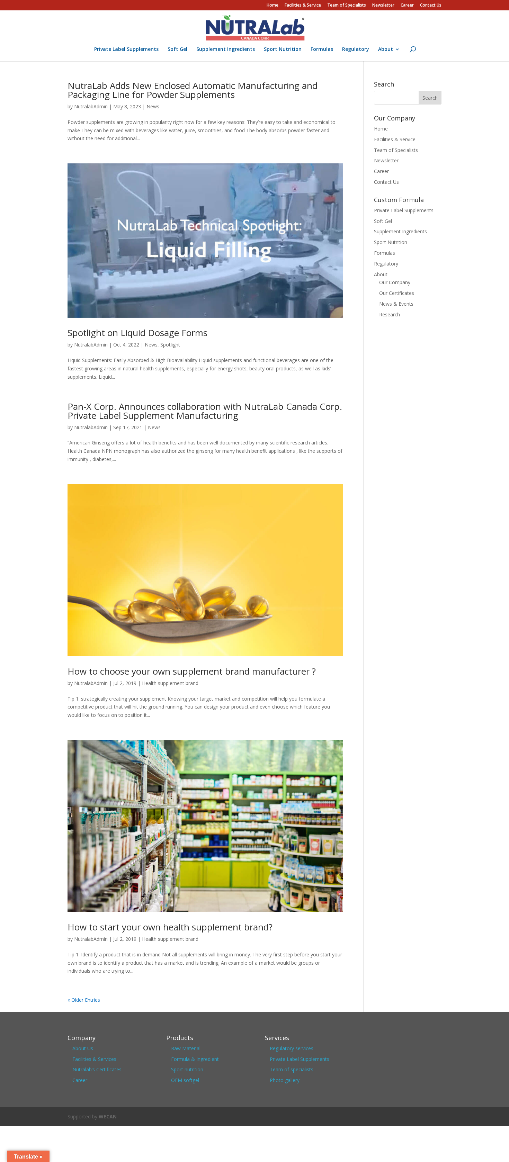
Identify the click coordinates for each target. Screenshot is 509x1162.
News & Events (396, 303)
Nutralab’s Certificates (97, 1069)
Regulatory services (291, 1048)
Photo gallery (285, 1080)
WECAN (108, 1116)
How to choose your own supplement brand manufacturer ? (192, 671)
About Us (82, 1048)
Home (272, 5)
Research (389, 314)
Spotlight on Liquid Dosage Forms (137, 332)
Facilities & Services (94, 1059)
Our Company (394, 282)
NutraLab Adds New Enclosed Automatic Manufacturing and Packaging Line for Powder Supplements (193, 90)
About (385, 49)
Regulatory (355, 49)
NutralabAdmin (91, 106)
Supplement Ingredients (225, 49)
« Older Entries (84, 1000)
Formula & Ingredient (195, 1059)
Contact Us (430, 5)
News (152, 106)
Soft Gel (177, 49)
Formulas (322, 49)
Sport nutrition (187, 1069)
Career (407, 5)
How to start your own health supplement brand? (170, 927)
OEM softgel (185, 1080)
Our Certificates (396, 293)
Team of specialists (291, 1069)
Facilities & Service (303, 5)
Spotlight (170, 344)
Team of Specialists (346, 5)
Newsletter (383, 5)
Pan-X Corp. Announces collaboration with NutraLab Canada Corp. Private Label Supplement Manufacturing (205, 411)
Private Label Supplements (126, 49)
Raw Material (185, 1048)
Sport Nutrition (283, 49)
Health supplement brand (170, 683)
